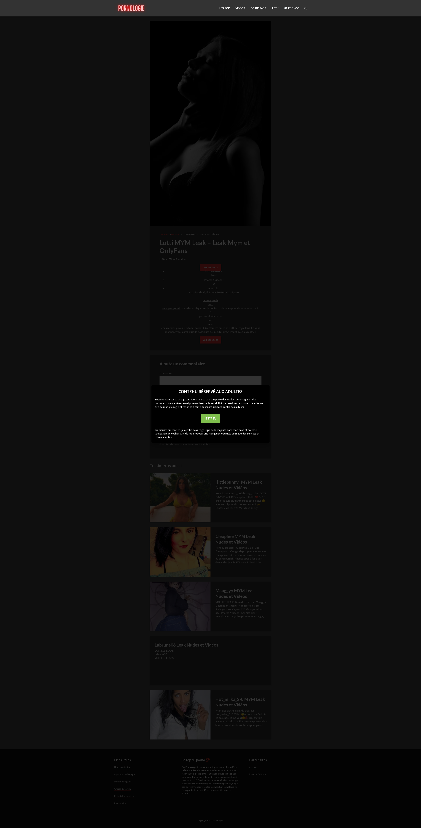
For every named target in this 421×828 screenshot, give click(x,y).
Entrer (210, 418)
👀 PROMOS (291, 8)
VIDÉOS (240, 8)
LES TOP (224, 8)
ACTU (275, 8)
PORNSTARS (258, 8)
